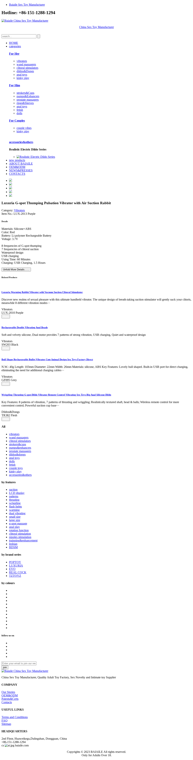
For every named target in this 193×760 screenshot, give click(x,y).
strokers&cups (17, 444)
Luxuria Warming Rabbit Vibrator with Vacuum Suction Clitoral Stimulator (42, 292)
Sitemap (6, 723)
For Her (14, 53)
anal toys (22, 74)
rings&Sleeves (25, 103)
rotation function (19, 530)
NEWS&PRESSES (21, 170)
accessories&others (21, 142)
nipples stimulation (20, 537)
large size (14, 520)
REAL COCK (17, 572)
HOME (13, 42)
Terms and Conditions (15, 717)
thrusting (14, 499)
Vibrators (19, 210)
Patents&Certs (10, 698)
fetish (20, 109)
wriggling (15, 503)
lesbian (13, 543)
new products (17, 160)
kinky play (23, 78)
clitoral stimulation (20, 533)
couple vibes (24, 128)
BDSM (13, 547)
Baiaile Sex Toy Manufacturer (27, 4)
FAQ (5, 720)
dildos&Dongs (25, 71)
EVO (12, 569)
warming (14, 510)
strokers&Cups (25, 92)
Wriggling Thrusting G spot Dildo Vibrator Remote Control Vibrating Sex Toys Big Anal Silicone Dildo (56, 394)
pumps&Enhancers (28, 96)
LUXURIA (16, 565)
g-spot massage (18, 523)
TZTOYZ (15, 575)
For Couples (17, 120)
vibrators (22, 61)
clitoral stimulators (27, 67)
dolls (19, 113)
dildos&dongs (17, 454)
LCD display (17, 493)
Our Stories (8, 692)
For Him (14, 85)
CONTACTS (17, 173)
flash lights (15, 506)
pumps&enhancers (20, 447)
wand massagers (26, 64)
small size (15, 516)
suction (13, 489)
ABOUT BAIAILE (21, 163)
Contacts (7, 702)
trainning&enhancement (23, 540)
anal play (14, 526)
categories (15, 46)
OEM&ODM (17, 167)
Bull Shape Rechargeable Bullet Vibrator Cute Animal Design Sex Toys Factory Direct (47, 359)
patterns (13, 496)
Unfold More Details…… (16, 269)
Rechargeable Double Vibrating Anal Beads (25, 327)
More (5, 316)
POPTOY (15, 562)
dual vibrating (17, 513)
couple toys (16, 468)
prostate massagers (28, 99)
